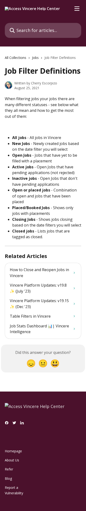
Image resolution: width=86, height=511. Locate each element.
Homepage (13, 451)
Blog (8, 478)
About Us (12, 460)
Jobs (35, 57)
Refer (9, 469)
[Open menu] (77, 8)
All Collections (15, 57)
